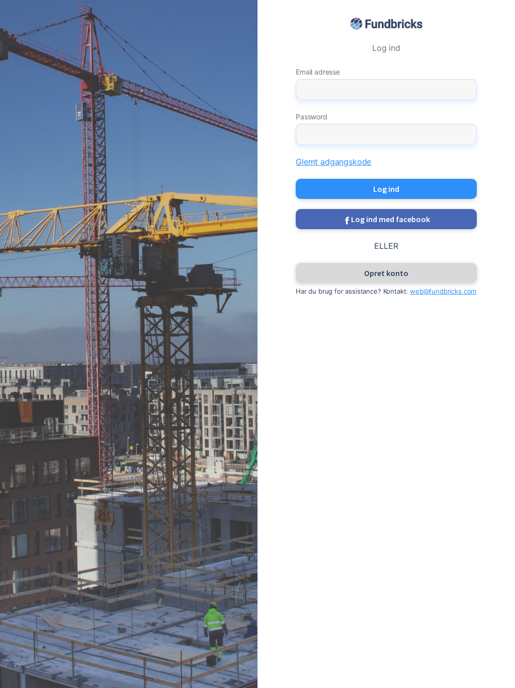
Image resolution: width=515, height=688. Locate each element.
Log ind (386, 189)
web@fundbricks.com (443, 291)
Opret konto (386, 273)
